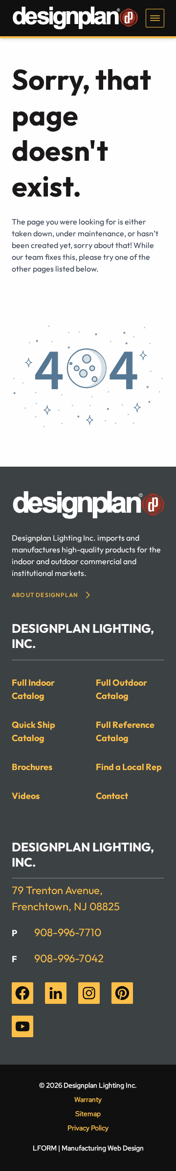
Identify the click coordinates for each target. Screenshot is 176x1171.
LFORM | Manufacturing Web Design (88, 1148)
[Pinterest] (122, 993)
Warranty (88, 1099)
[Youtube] (22, 1026)
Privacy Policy (88, 1127)
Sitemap (88, 1113)
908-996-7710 (67, 932)
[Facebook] (22, 993)
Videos (26, 795)
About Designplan (45, 594)
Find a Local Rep (129, 766)
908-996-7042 (69, 958)
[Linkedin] (55, 993)
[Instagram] (89, 993)
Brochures (32, 766)
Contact (112, 795)
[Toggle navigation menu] (155, 18)
